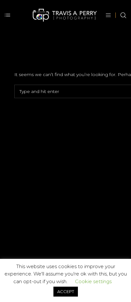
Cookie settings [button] (93, 281)
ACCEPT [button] (65, 291)
